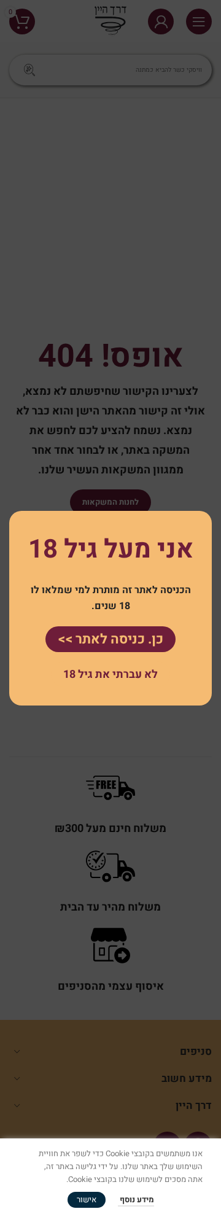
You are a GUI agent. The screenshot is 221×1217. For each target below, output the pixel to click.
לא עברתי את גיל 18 (110, 674)
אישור (86, 1199)
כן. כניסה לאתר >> (110, 639)
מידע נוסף (136, 1199)
